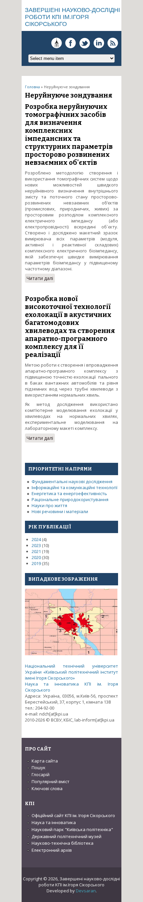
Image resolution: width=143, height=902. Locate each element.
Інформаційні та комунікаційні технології (74, 487)
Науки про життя (49, 505)
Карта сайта (45, 761)
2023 (36, 545)
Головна (32, 86)
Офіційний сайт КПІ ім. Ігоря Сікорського (73, 815)
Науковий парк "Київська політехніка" (72, 829)
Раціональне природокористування (70, 499)
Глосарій (41, 774)
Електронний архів (52, 850)
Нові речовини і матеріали (60, 511)
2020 (36, 557)
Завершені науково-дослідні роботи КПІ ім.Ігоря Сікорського (72, 17)
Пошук (39, 767)
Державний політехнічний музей (66, 836)
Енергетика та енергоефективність (69, 493)
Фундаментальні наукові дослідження (72, 481)
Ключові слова (47, 788)
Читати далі (41, 279)
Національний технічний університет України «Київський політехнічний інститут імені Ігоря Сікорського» (71, 672)
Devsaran (86, 891)
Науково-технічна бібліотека (62, 843)
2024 (36, 539)
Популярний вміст (51, 781)
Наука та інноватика (54, 822)
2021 (36, 551)
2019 (36, 563)
